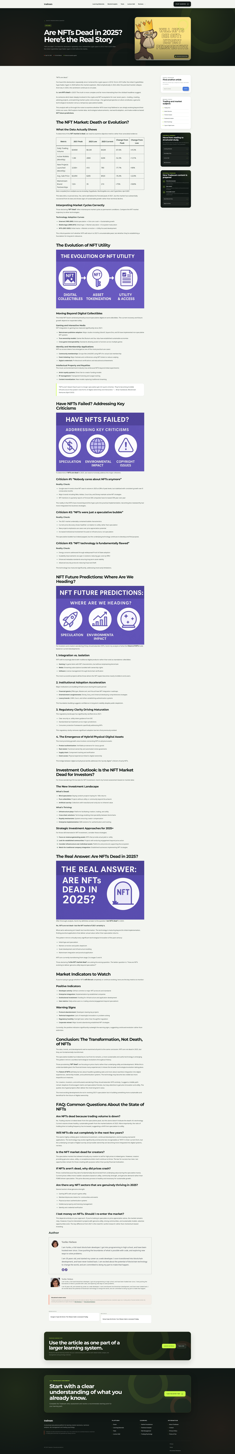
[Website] (66, 1269)
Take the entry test (173, 1393)
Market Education (168, 111)
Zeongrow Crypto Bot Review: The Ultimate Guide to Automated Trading (69, 1317)
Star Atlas (97, 338)
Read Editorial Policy (168, 198)
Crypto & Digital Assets (169, 125)
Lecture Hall (166, 158)
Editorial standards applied (71, 55)
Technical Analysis (168, 114)
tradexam (48, 4)
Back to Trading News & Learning (55, 20)
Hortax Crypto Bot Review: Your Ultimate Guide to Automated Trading (121, 1319)
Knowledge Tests (167, 153)
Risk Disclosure (78, 1301)
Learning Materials (168, 148)
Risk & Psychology (168, 121)
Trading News (167, 107)
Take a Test (181, 1346)
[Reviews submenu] (145, 4)
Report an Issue (167, 203)
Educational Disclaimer (89, 1301)
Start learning (181, 4)
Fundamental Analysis (169, 118)
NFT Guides (48, 25)
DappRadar (93, 191)
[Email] (63, 1269)
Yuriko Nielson (69, 1242)
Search (185, 88)
